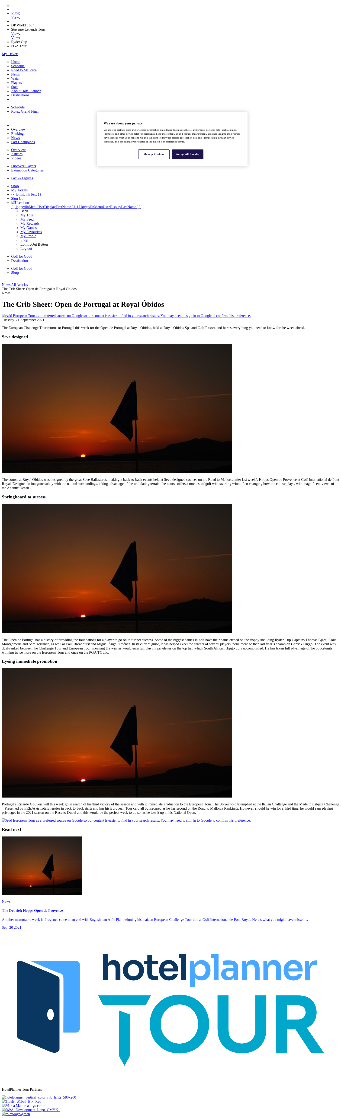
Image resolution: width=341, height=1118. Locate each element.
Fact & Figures (22, 178)
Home (15, 62)
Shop (24, 240)
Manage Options (154, 154)
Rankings (18, 134)
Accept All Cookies (187, 154)
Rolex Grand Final (25, 111)
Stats (14, 87)
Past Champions (23, 142)
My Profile (28, 236)
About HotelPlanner (26, 91)
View (15, 13)
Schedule (18, 66)
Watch (15, 78)
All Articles (19, 285)
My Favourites (31, 232)
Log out (26, 248)
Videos (16, 158)
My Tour (26, 215)
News (15, 74)
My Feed (27, 219)
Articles (17, 154)
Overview (18, 129)
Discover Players (23, 166)
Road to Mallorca (24, 70)
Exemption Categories (27, 170)
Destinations (20, 95)
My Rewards (29, 223)
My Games (28, 228)
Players (16, 83)
